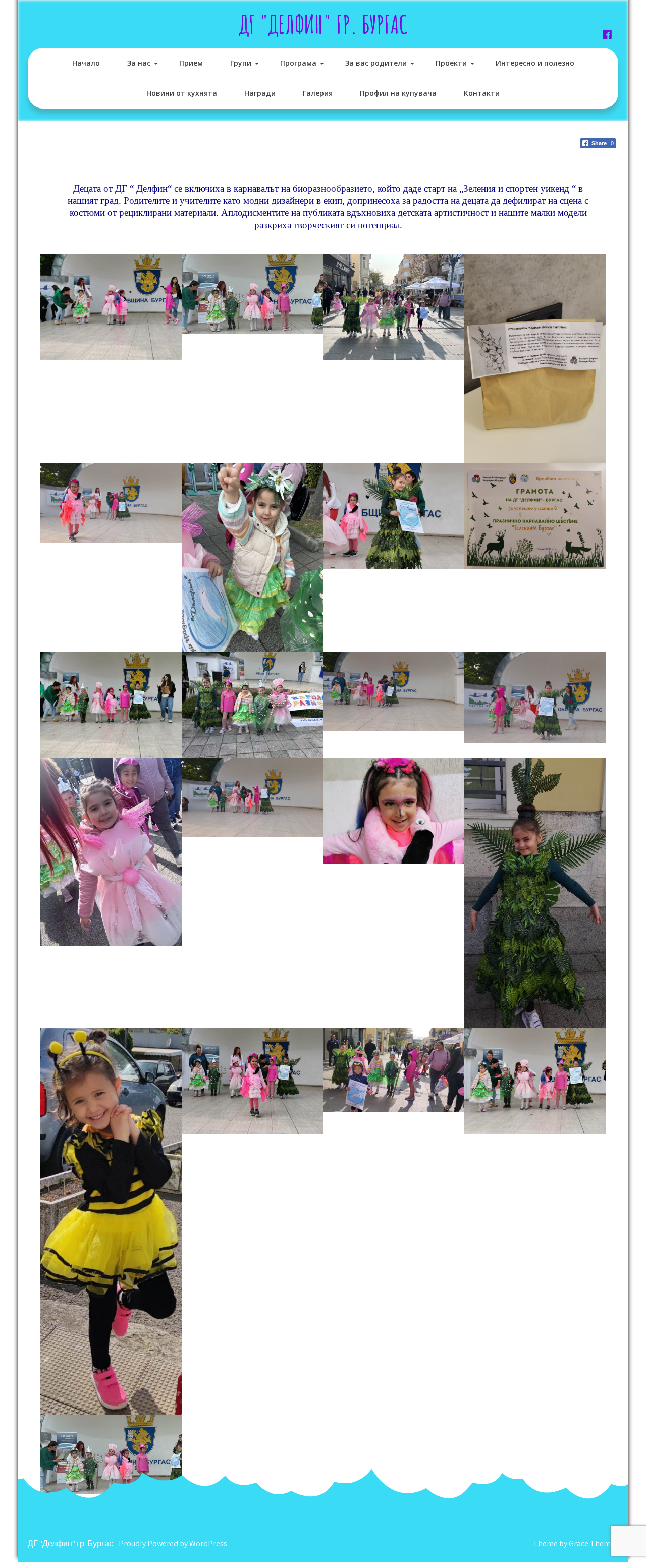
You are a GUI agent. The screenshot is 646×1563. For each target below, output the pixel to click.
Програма (298, 63)
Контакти (482, 93)
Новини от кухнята (181, 93)
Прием (191, 63)
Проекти (451, 63)
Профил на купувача (398, 93)
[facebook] (607, 34)
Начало (86, 63)
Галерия (318, 93)
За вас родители (376, 63)
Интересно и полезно (535, 63)
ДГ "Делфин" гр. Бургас (323, 24)
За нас (138, 63)
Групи (240, 63)
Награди (260, 93)
